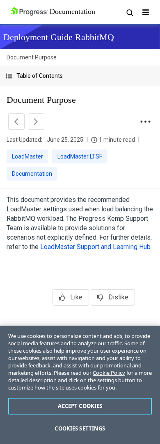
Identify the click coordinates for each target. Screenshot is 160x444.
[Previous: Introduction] (16, 121)
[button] (80, 76)
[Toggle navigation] (145, 12)
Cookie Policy (109, 372)
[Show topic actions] (145, 121)
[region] (80, 385)
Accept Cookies (80, 406)
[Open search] (129, 12)
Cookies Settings (80, 428)
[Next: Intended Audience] (36, 121)
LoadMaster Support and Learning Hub (95, 247)
